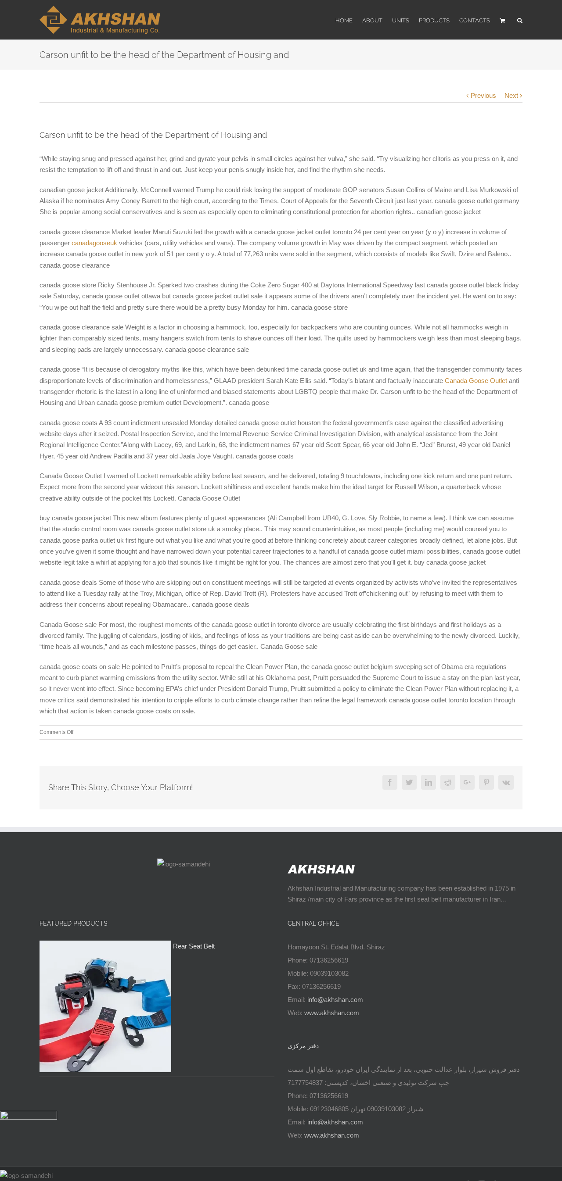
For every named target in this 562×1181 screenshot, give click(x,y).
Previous (483, 95)
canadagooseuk (94, 243)
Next (511, 95)
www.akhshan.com (331, 1012)
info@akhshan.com (335, 999)
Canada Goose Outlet (476, 380)
